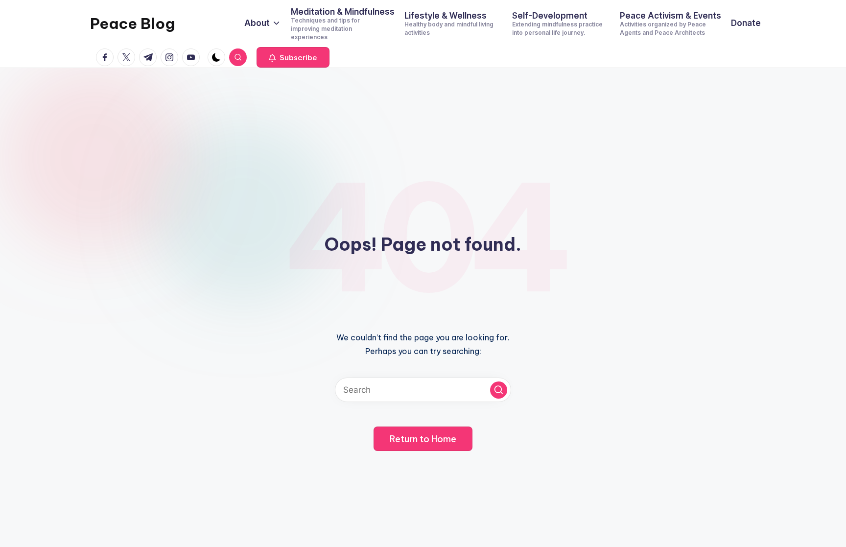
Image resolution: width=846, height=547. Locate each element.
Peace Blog (132, 23)
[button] (293, 57)
